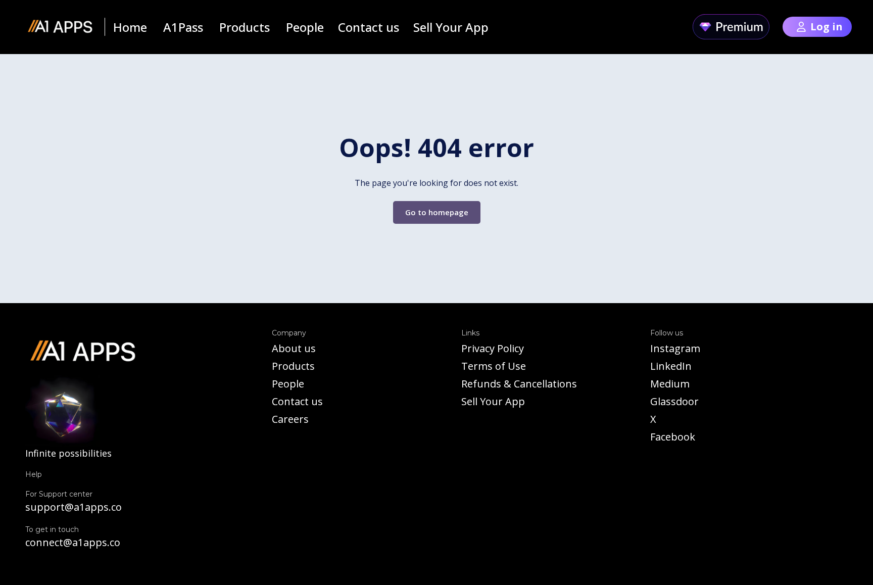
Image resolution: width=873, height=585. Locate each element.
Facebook (672, 437)
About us (294, 348)
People (288, 384)
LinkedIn (671, 366)
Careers (290, 419)
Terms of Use (493, 366)
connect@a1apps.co (72, 542)
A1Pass (183, 27)
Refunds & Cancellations (519, 384)
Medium (670, 384)
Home (130, 27)
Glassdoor (674, 401)
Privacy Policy (492, 348)
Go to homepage (436, 212)
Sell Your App (493, 401)
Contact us (297, 401)
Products (293, 366)
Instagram (675, 348)
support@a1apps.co (73, 507)
